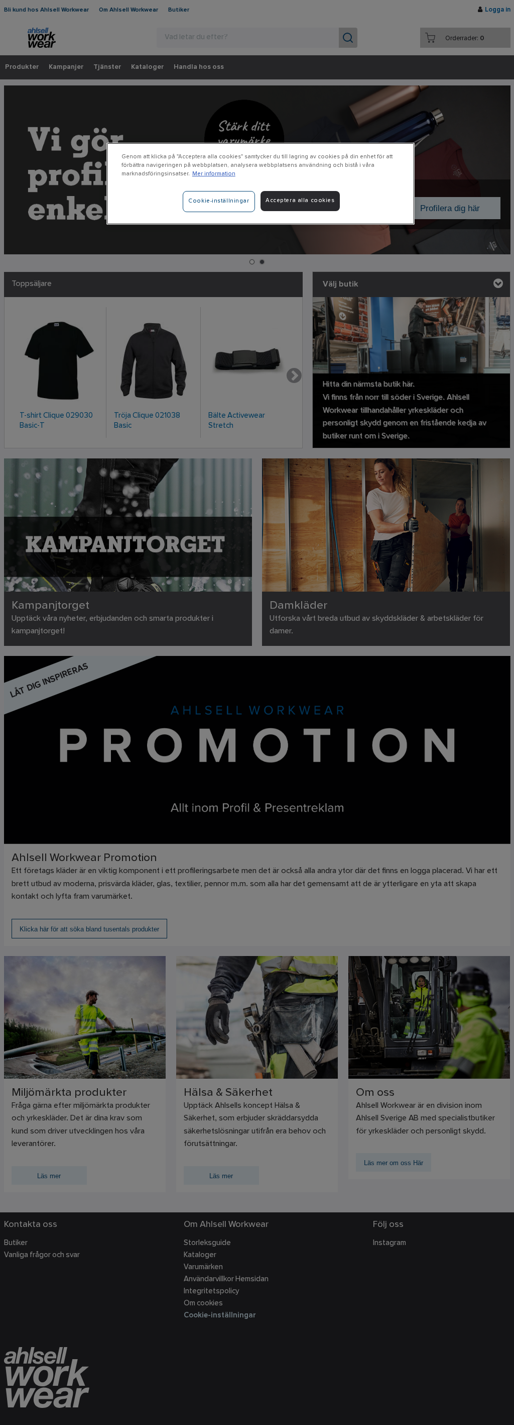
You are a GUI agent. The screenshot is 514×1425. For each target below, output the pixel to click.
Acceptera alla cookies (300, 200)
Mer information (213, 173)
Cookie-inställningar (218, 201)
